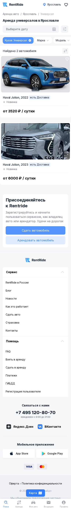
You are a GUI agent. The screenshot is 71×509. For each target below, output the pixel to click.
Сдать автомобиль (35, 230)
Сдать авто (13, 314)
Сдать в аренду (16, 367)
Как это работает (17, 306)
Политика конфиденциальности (42, 483)
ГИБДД (10, 383)
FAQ (8, 351)
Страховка (12, 322)
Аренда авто (11, 13)
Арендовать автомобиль (35, 240)
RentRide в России (17, 282)
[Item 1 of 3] (35, 74)
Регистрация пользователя (23, 391)
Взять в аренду (15, 359)
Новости (11, 298)
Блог (8, 290)
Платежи (11, 375)
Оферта (14, 483)
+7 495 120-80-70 (35, 412)
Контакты (12, 330)
